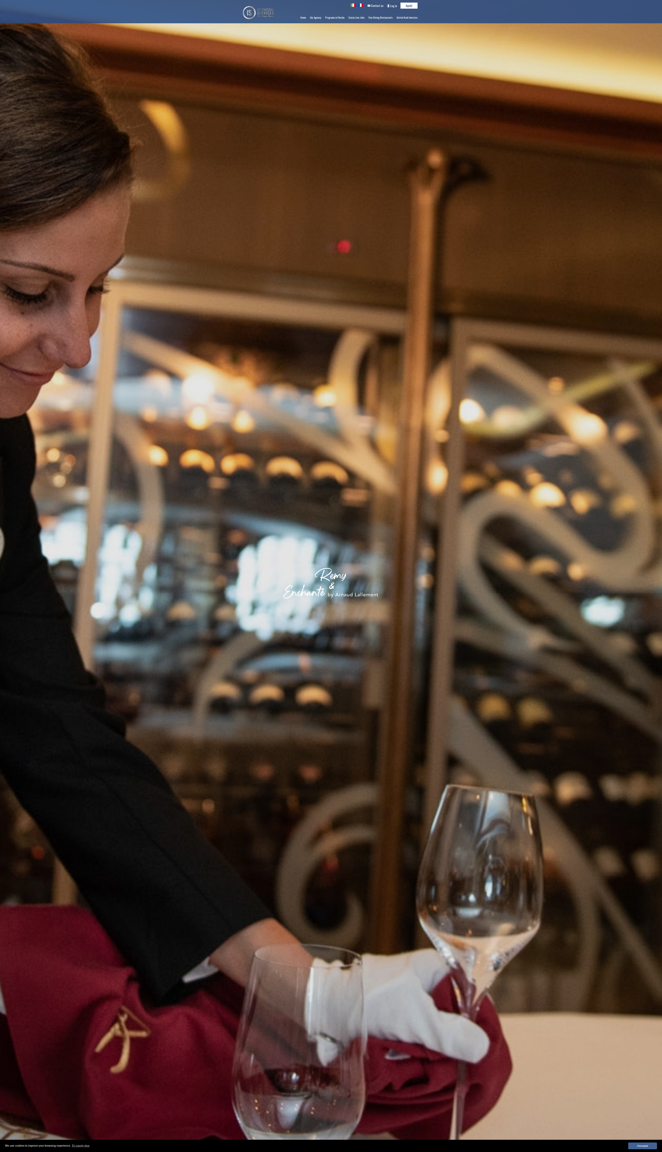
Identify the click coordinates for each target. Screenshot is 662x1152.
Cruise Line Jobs (356, 17)
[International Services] (354, 5)
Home (303, 17)
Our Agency (315, 17)
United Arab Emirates (407, 17)
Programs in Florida (334, 17)
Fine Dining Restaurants (380, 17)
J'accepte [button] (642, 1145)
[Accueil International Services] (258, 18)
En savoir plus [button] (80, 1145)
